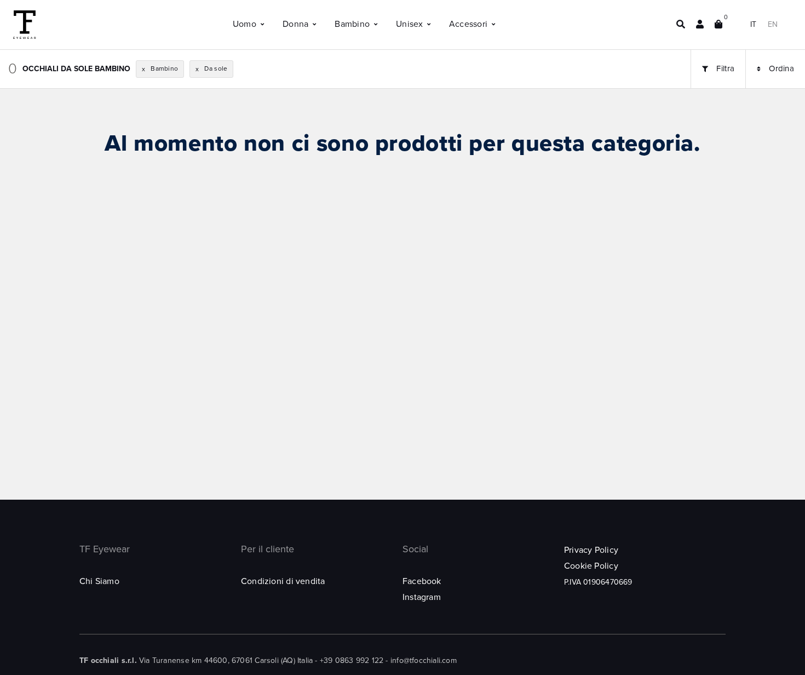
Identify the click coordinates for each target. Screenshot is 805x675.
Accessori (468, 24)
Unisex (409, 24)
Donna (295, 24)
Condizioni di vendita (283, 581)
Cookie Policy (591, 565)
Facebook (422, 581)
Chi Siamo (99, 581)
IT (753, 24)
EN (773, 24)
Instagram (422, 597)
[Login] (700, 24)
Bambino (352, 24)
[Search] (681, 24)
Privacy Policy (591, 550)
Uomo (244, 24)
